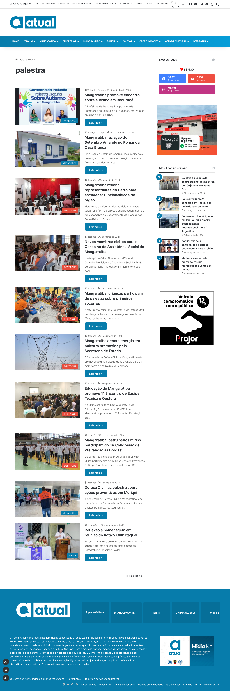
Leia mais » (96, 122)
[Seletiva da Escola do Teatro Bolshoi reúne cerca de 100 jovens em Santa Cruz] (169, 183)
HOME (15, 41)
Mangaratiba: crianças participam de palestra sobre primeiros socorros (114, 298)
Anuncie (139, 3)
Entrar (149, 3)
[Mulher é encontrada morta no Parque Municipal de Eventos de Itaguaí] (169, 263)
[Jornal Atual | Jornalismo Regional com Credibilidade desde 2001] (33, 22)
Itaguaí (28, 41)
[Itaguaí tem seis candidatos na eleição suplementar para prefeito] (169, 246)
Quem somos (48, 3)
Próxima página (133, 575)
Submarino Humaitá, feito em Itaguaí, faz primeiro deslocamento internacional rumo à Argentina (197, 224)
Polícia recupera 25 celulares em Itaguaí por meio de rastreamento (196, 202)
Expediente (63, 3)
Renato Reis (93, 525)
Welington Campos (96, 90)
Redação (91, 180)
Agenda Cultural (176, 41)
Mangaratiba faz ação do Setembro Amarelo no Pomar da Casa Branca (112, 142)
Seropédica (69, 41)
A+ (6, 662)
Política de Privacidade (105, 3)
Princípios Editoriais (81, 3)
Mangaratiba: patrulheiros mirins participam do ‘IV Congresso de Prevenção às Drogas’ (113, 445)
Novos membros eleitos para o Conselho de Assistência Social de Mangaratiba (114, 247)
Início (21, 59)
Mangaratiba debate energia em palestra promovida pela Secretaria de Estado (112, 346)
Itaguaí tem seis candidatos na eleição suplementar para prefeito (198, 244)
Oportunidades (148, 41)
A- (5, 678)
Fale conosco (126, 3)
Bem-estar (199, 41)
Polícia (111, 41)
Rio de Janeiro (91, 41)
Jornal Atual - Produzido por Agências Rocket (93, 678)
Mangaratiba (48, 41)
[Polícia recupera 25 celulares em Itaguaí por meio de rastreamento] (169, 204)
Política (127, 41)
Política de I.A (162, 3)
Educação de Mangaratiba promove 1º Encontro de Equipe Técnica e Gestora (112, 393)
